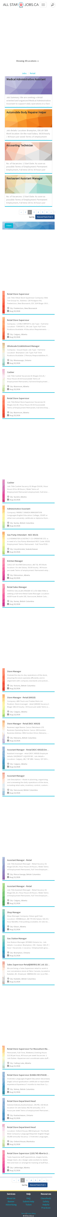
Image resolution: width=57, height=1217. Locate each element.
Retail (32, 73)
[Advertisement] (28, 261)
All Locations (31, 60)
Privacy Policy (31, 1213)
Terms (23, 1213)
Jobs (24, 73)
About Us (11, 1198)
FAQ (28, 1198)
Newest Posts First (44, 217)
